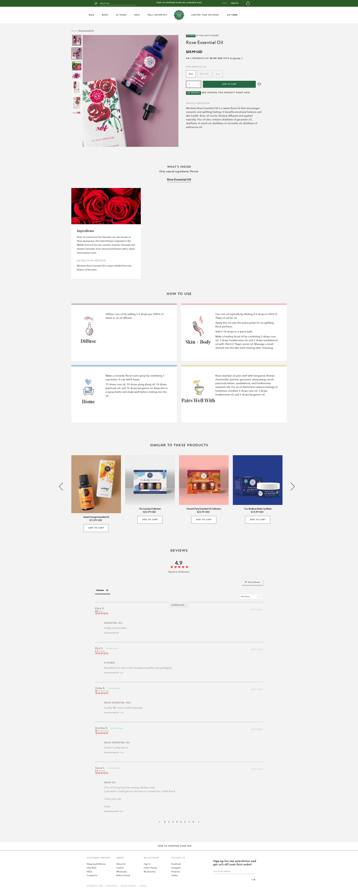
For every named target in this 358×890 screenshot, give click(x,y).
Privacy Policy (112, 886)
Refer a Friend (123, 876)
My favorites (150, 872)
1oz (218, 74)
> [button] (198, 822)
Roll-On (204, 74)
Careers (120, 868)
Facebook (176, 864)
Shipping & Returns (96, 864)
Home (73, 31)
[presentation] (63, 487)
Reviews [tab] (100, 590)
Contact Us (92, 876)
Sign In (234, 3)
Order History (150, 868)
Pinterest (175, 872)
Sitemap (142, 886)
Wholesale (121, 872)
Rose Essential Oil (86, 31)
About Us (121, 864)
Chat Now (91, 868)
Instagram (176, 868)
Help (224, 3)
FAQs (89, 872)
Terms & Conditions (128, 886)
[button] (224, 58)
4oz (191, 74)
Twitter (174, 876)
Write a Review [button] (254, 582)
